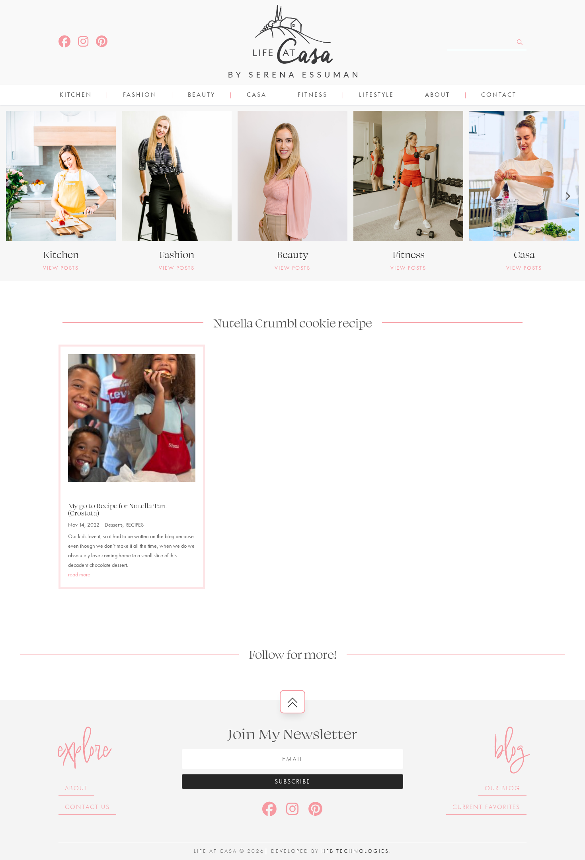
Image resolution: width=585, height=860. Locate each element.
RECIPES (134, 524)
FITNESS (313, 95)
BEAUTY (201, 95)
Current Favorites (486, 807)
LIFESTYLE (376, 95)
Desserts (114, 524)
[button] (18, 196)
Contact (499, 95)
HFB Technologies (355, 850)
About (437, 95)
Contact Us (87, 807)
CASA (257, 95)
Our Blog (502, 788)
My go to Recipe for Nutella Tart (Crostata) (117, 509)
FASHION (140, 95)
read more (79, 574)
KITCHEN (76, 95)
